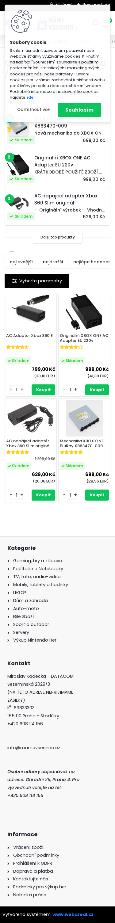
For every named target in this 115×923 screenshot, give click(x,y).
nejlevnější (21, 262)
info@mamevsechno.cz (33, 748)
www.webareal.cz (73, 914)
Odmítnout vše (33, 110)
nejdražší (53, 262)
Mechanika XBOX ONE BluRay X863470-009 (82, 443)
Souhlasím (79, 109)
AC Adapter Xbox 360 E (29, 335)
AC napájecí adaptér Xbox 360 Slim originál (28, 443)
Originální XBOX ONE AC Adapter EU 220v (84, 338)
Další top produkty (57, 237)
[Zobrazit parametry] (37, 281)
